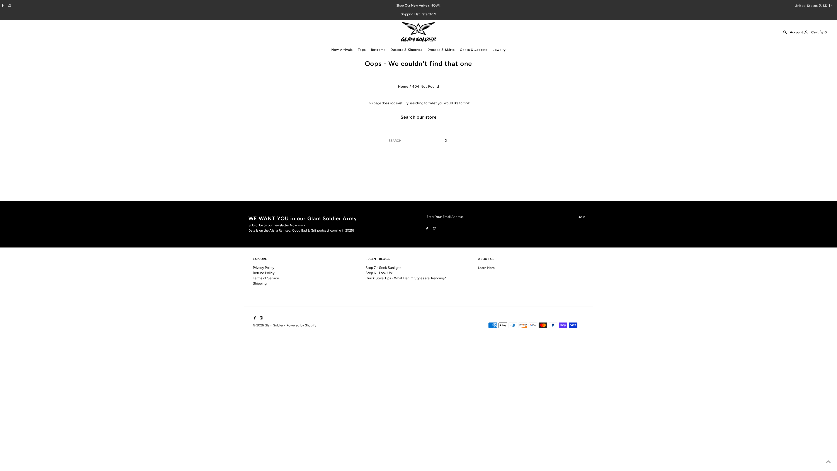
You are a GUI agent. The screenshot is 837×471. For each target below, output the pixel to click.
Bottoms (378, 50)
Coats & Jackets (474, 50)
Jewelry (499, 50)
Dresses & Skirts (441, 50)
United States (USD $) (813, 6)
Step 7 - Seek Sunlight (383, 268)
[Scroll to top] (828, 462)
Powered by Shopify (301, 325)
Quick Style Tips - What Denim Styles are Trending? (406, 278)
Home (403, 86)
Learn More (486, 268)
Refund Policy (263, 273)
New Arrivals (342, 50)
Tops (362, 50)
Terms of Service (266, 278)
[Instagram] (9, 5)
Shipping (260, 283)
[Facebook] (2, 5)
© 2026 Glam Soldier (268, 325)
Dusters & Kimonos (406, 50)
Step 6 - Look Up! (379, 273)
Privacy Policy (263, 268)
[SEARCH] (785, 31)
